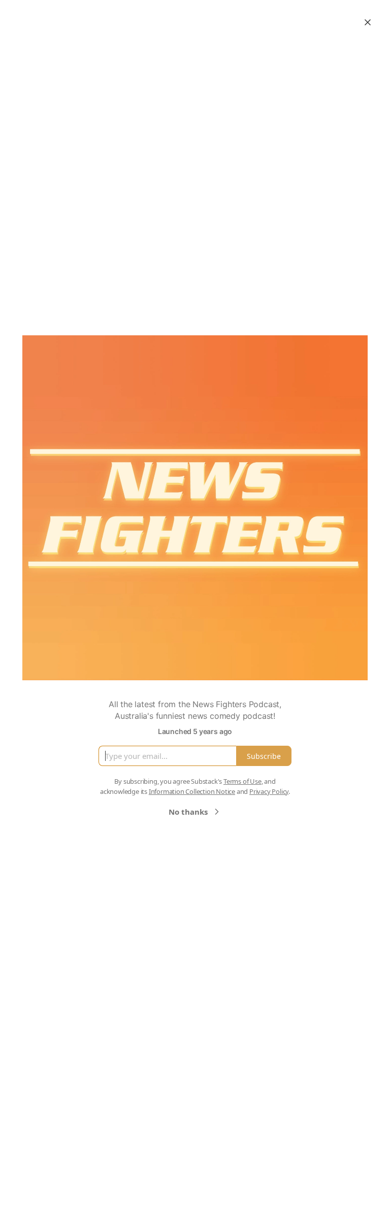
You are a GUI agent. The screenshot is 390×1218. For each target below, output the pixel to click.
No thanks (188, 812)
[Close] (368, 22)
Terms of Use (242, 781)
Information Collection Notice (192, 791)
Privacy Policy (268, 791)
